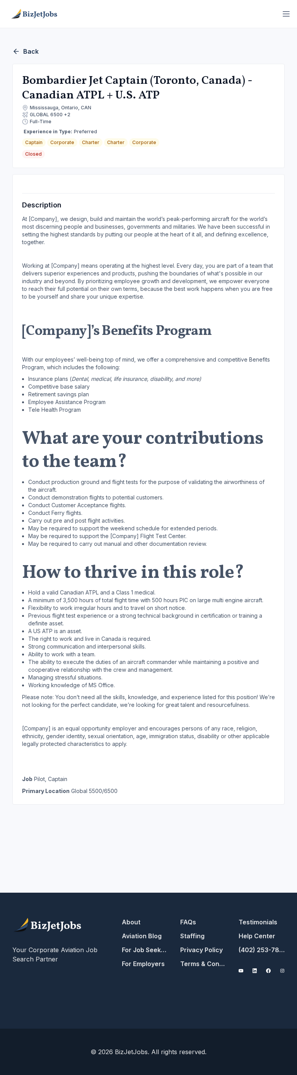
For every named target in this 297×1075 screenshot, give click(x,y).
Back (31, 51)
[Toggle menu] (286, 14)
